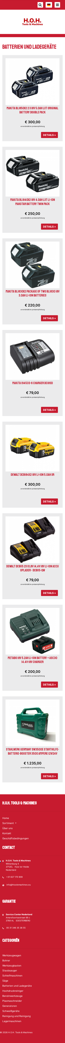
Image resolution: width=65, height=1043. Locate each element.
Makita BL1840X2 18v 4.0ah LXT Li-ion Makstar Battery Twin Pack (32, 202)
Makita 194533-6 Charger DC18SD (32, 383)
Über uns (7, 828)
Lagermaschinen (11, 1021)
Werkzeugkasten (11, 965)
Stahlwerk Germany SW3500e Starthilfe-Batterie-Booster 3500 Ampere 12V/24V (32, 751)
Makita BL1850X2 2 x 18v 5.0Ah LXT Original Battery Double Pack (32, 110)
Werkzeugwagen (11, 955)
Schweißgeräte (11, 1011)
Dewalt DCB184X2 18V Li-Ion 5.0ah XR (32, 475)
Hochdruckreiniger (12, 990)
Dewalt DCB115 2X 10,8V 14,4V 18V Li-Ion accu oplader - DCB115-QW (32, 568)
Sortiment (8, 823)
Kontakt (6, 833)
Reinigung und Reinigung (16, 1016)
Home (5, 818)
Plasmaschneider (12, 1000)
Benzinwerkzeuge (12, 995)
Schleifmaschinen (12, 975)
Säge (5, 980)
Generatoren (9, 1005)
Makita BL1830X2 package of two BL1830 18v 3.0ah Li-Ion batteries (32, 293)
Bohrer (6, 960)
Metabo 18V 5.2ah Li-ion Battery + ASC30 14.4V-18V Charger (32, 660)
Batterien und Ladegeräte (17, 985)
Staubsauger (9, 970)
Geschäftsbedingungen (15, 838)
